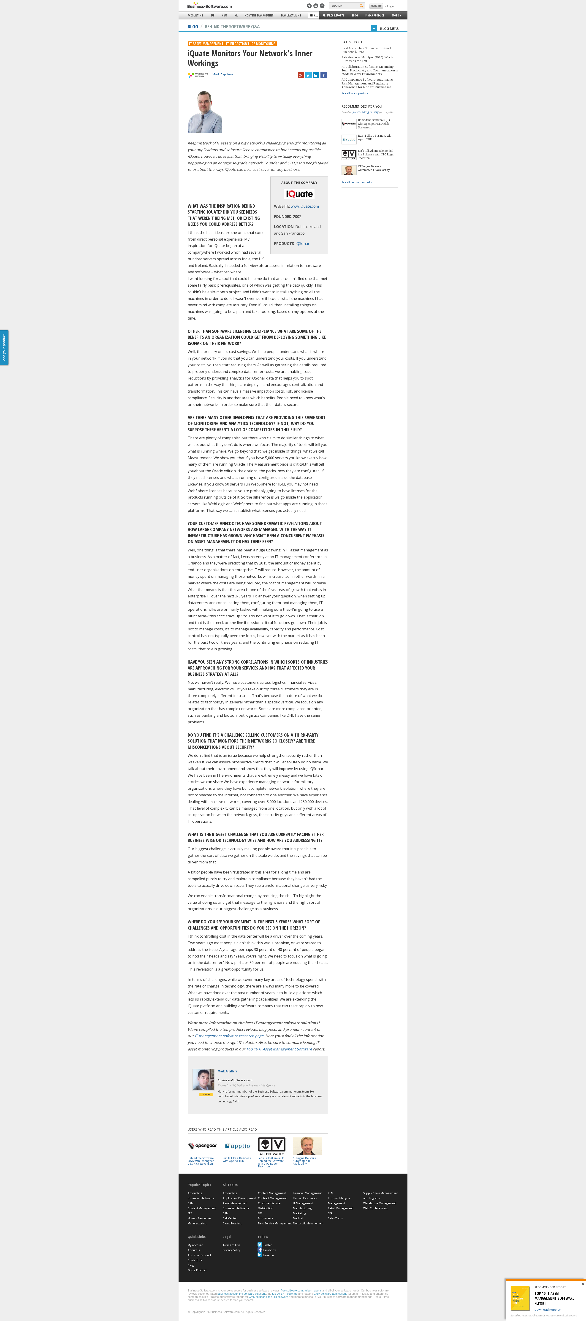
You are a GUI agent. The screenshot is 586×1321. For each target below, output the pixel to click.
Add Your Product (199, 1255)
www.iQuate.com (305, 206)
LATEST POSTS (353, 42)
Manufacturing (291, 15)
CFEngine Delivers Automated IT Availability (374, 168)
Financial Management (307, 1193)
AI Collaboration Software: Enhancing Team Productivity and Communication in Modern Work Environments (370, 70)
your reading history (365, 112)
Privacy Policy (231, 1250)
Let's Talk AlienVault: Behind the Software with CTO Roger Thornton (376, 154)
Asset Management (235, 1203)
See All (313, 16)
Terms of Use (231, 1245)
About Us (194, 1250)
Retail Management (340, 1208)
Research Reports (333, 15)
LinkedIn (268, 1255)
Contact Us (195, 1260)
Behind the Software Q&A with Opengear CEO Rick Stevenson (374, 124)
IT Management (303, 1203)
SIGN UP (376, 6)
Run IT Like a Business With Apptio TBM (375, 137)
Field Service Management (275, 1223)
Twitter (267, 1245)
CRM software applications (330, 1293)
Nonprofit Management (308, 1223)
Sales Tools (335, 1218)
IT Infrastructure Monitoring (250, 43)
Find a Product (374, 15)
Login (390, 6)
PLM (330, 1193)
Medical (298, 1218)
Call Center (230, 1218)
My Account (195, 1245)
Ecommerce (265, 1218)
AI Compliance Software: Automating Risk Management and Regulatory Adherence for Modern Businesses (367, 83)
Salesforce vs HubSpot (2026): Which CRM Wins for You (367, 59)
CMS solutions (258, 1297)
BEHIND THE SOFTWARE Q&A (232, 26)
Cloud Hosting (232, 1223)
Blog (355, 15)
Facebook (269, 1250)
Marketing (299, 1213)
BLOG (193, 26)
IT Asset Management (206, 43)
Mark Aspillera (222, 74)
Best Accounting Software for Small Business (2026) (366, 50)
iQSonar (302, 243)
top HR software (278, 1297)
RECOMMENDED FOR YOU (362, 106)
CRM (224, 15)
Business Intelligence (201, 1198)
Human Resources (199, 1218)
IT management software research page (229, 1035)
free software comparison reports (301, 1290)
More (393, 16)
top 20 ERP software (285, 1293)
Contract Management (272, 1198)
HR (236, 15)
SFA (330, 1213)
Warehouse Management (379, 1203)
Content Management (259, 15)
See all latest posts (354, 93)
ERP (212, 15)
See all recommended (356, 182)
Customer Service (269, 1203)
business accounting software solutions (241, 1293)
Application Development (239, 1198)
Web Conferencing (375, 1208)
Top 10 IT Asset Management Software (279, 1049)
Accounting (195, 15)
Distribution (265, 1208)
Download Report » (547, 1309)
